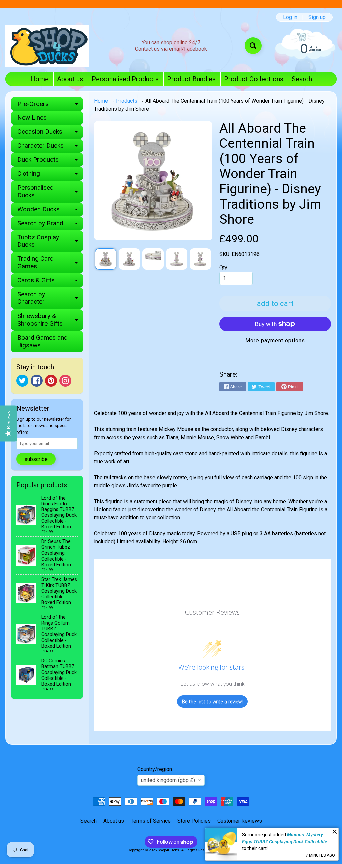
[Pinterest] (51, 381)
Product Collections (253, 79)
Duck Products (50, 161)
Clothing (50, 175)
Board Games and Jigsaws (42, 341)
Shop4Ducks (168, 850)
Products (126, 101)
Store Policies (194, 821)
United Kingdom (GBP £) (168, 780)
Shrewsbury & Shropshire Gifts (50, 320)
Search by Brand (50, 224)
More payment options (275, 340)
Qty (223, 267)
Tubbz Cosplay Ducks (50, 241)
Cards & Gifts (50, 281)
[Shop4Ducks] (47, 46)
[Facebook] (37, 381)
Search (302, 79)
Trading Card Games (50, 263)
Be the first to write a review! (212, 701)
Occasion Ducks (50, 133)
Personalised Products (125, 79)
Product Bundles (191, 79)
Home (39, 79)
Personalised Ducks (50, 191)
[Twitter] (22, 381)
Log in (290, 17)
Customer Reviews (239, 821)
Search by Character (50, 298)
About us (70, 79)
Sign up (317, 17)
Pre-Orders (50, 105)
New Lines (32, 117)
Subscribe (36, 459)
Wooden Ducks (50, 210)
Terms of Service (151, 821)
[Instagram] (65, 381)
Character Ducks (50, 147)
